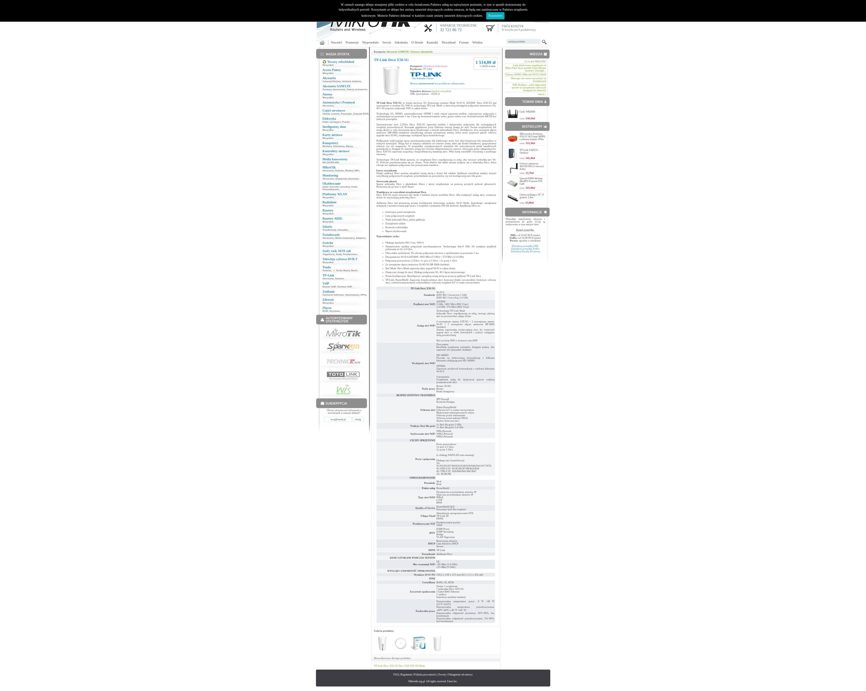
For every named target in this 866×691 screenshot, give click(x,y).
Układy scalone (331, 113)
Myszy (349, 146)
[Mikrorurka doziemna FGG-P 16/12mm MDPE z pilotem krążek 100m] (512, 143)
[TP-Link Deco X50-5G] (382, 651)
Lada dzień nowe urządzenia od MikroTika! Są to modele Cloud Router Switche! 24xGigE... (525, 68)
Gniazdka (343, 230)
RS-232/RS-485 (330, 162)
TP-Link (427, 69)
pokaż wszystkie (441, 91)
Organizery (328, 254)
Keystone (334, 311)
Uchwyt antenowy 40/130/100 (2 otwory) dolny (532, 166)
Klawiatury (339, 146)
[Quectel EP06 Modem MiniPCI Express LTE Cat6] (512, 188)
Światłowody (329, 230)
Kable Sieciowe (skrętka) (336, 187)
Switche (339, 170)
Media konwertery (345, 238)
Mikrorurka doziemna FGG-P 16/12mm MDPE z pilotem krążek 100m (532, 136)
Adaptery (361, 238)
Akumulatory (352, 295)
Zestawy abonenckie (333, 89)
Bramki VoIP (329, 286)
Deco (386, 665)
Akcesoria (328, 105)
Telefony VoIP (344, 286)
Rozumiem (495, 15)
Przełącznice (350, 254)
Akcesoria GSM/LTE (398, 51)
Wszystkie (328, 65)
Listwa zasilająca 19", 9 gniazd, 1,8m (532, 196)
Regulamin (406, 674)
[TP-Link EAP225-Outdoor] (512, 158)
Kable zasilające (331, 122)
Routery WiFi (352, 170)
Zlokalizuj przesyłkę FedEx (525, 248)
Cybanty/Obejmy (331, 81)
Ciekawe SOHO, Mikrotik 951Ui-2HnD (525, 74)
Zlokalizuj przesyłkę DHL (525, 246)
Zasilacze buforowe (333, 295)
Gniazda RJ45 (361, 113)
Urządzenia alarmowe (347, 178)
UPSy (363, 295)
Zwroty (442, 674)
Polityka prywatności (425, 674)
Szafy (339, 254)
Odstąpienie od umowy (460, 674)
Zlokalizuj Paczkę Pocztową (525, 251)
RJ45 (325, 311)
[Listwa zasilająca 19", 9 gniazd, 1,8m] (512, 201)
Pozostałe (346, 113)
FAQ (396, 674)
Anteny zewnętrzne (357, 89)
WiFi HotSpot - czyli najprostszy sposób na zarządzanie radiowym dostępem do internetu (529, 87)
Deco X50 (404, 665)
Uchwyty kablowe (351, 81)
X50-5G (393, 665)
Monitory (327, 146)
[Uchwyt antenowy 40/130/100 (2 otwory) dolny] (513, 173)
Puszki (346, 122)
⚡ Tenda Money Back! (345, 270)
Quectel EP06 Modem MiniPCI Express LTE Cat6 (531, 181)
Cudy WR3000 (527, 111)
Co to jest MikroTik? (535, 61)
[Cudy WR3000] (512, 118)
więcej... (542, 94)
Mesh (422, 665)
